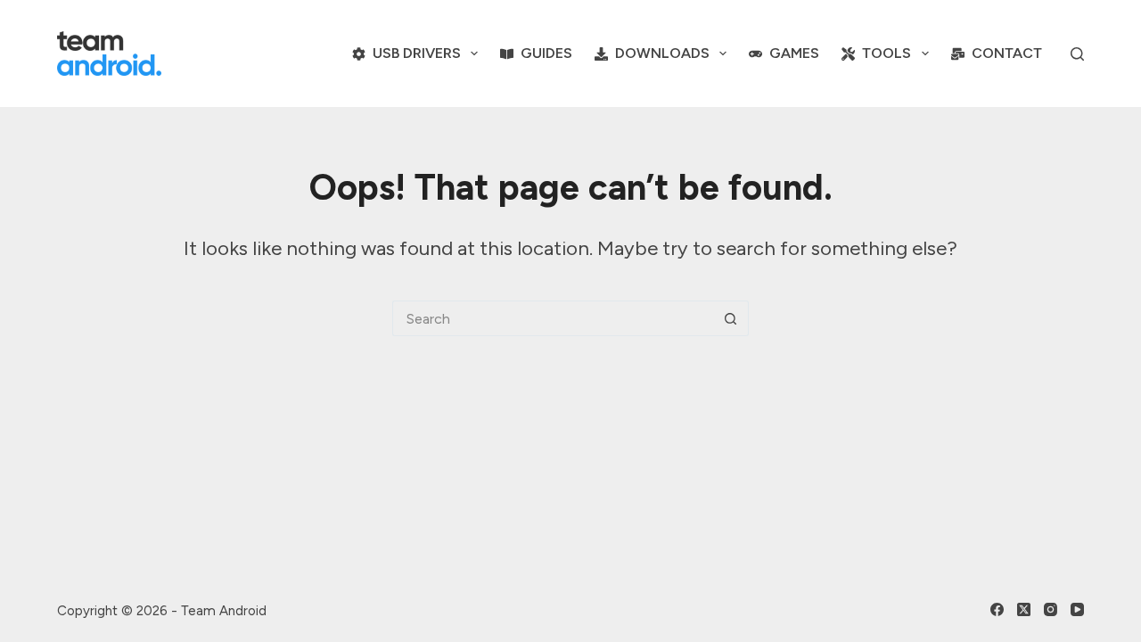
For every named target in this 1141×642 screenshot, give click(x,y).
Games (794, 53)
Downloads (662, 53)
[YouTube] (1077, 609)
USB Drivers (417, 53)
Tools (886, 53)
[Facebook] (997, 609)
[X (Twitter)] (1023, 609)
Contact (1007, 53)
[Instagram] (1050, 609)
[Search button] (731, 318)
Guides (546, 53)
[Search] (1077, 54)
